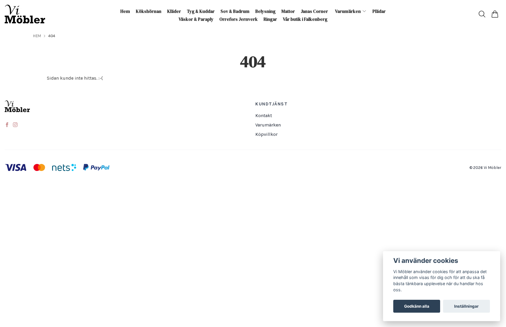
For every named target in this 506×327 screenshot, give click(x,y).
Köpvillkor (266, 134)
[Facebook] (7, 124)
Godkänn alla (416, 306)
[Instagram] (15, 124)
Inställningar (466, 306)
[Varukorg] (494, 14)
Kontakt (263, 115)
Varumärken (268, 125)
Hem (37, 35)
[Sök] (482, 14)
